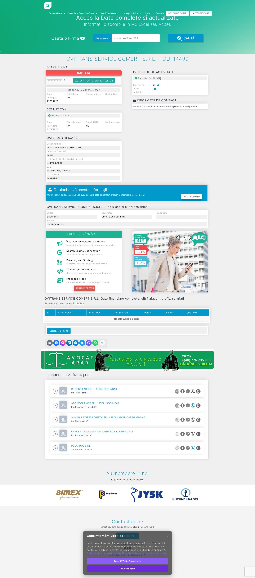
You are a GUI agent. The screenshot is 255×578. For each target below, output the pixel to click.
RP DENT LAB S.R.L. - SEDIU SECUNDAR (94, 389)
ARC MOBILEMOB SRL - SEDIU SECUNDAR (95, 403)
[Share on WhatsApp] (95, 343)
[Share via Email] (50, 343)
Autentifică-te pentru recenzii (94, 80)
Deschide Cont (177, 13)
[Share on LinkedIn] (69, 343)
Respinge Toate (127, 568)
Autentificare (200, 13)
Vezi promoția (191, 196)
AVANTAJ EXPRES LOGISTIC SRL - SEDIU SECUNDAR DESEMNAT (108, 417)
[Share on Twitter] (82, 343)
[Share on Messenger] (63, 343)
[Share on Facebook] (56, 343)
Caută (188, 38)
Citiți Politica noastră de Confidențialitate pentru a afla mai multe (127, 553)
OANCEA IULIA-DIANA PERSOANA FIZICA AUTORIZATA (102, 431)
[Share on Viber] (89, 343)
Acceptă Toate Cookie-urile (127, 561)
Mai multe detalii (85, 288)
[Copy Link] (102, 343)
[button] (48, 494)
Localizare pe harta (59, 331)
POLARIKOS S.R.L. (81, 445)
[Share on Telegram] (76, 343)
